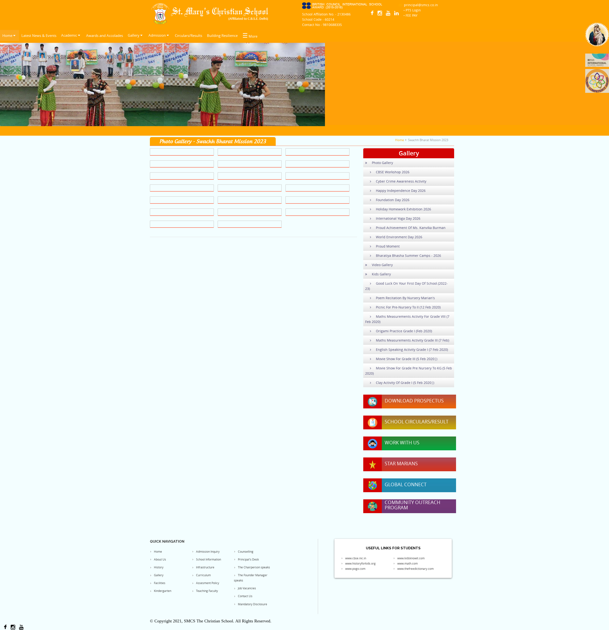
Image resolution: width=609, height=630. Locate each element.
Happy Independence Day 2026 (401, 190)
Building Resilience (222, 35)
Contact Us (244, 596)
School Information (208, 559)
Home (7, 35)
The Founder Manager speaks (250, 577)
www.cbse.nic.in (355, 558)
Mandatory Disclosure (252, 604)
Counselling (245, 551)
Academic (69, 35)
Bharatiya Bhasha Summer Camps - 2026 (408, 255)
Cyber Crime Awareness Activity (401, 181)
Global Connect (406, 484)
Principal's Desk (248, 559)
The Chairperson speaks (253, 567)
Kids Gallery (381, 274)
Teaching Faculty (206, 591)
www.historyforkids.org (360, 563)
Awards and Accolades (104, 35)
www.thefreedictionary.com (415, 568)
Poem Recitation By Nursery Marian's (405, 298)
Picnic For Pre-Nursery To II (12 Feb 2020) (408, 307)
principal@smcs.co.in (420, 5)
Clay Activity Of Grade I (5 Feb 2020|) (405, 382)
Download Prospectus (414, 400)
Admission (157, 35)
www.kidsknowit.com (411, 558)
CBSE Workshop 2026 (392, 172)
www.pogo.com (354, 568)
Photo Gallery (382, 162)
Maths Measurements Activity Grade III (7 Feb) (412, 340)
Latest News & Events (38, 35)
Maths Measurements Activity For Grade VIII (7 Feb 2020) (407, 319)
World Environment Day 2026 (399, 237)
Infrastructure (204, 567)
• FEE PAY (410, 15)
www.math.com (407, 563)
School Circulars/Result (416, 421)
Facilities (159, 583)
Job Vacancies (246, 588)
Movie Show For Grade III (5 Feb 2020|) (406, 359)
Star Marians (401, 463)
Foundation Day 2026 (392, 200)
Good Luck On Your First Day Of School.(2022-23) (406, 286)
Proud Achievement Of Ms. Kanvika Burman (411, 227)
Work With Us (402, 442)
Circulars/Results (188, 35)
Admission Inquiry (207, 551)
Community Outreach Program (412, 505)
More (249, 35)
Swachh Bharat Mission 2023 (428, 140)
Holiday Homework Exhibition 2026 (403, 209)
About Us (159, 559)
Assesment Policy (207, 583)
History (158, 567)
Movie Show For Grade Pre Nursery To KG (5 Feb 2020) (408, 371)
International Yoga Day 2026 (398, 218)
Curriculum (203, 575)
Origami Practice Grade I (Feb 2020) (404, 331)
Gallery (134, 35)
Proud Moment (388, 246)
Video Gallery (382, 265)
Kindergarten (162, 591)
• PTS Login (412, 10)
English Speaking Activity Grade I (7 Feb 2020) (412, 349)
